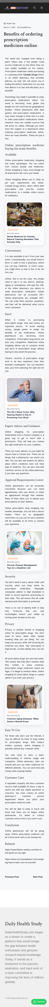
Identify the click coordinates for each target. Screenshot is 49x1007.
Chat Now (41, 1002)
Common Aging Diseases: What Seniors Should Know (22, 720)
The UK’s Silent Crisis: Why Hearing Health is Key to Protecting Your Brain (21, 415)
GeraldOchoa (25, 27)
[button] (34, 8)
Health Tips (10, 23)
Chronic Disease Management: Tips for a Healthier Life (22, 566)
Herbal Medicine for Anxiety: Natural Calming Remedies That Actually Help (23, 239)
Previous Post (12, 877)
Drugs (16, 186)
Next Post (38, 877)
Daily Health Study (23, 923)
